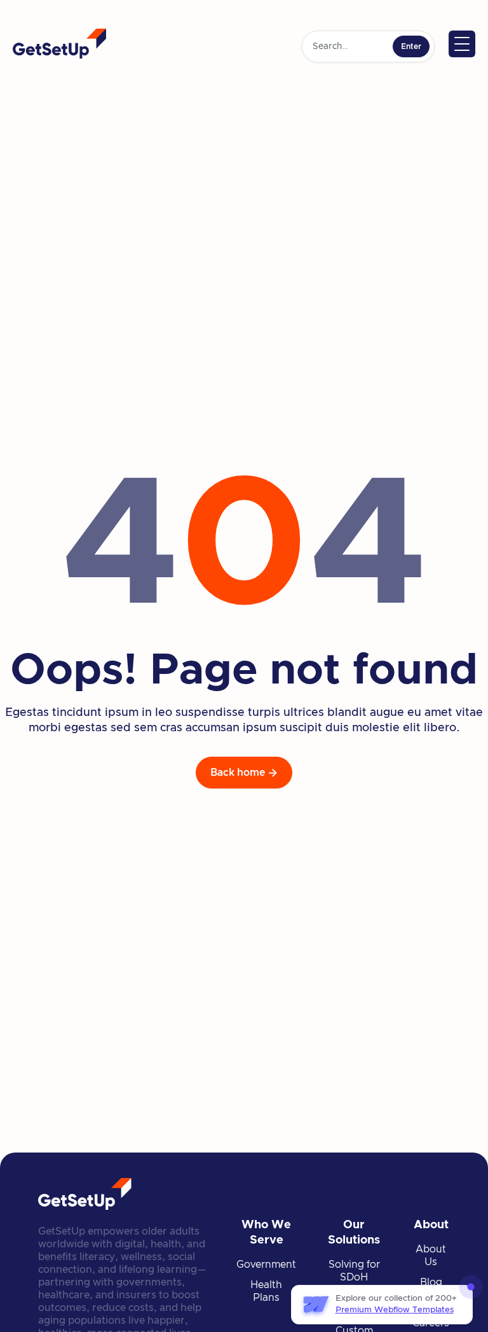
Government (266, 1264)
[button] (462, 44)
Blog (431, 1282)
